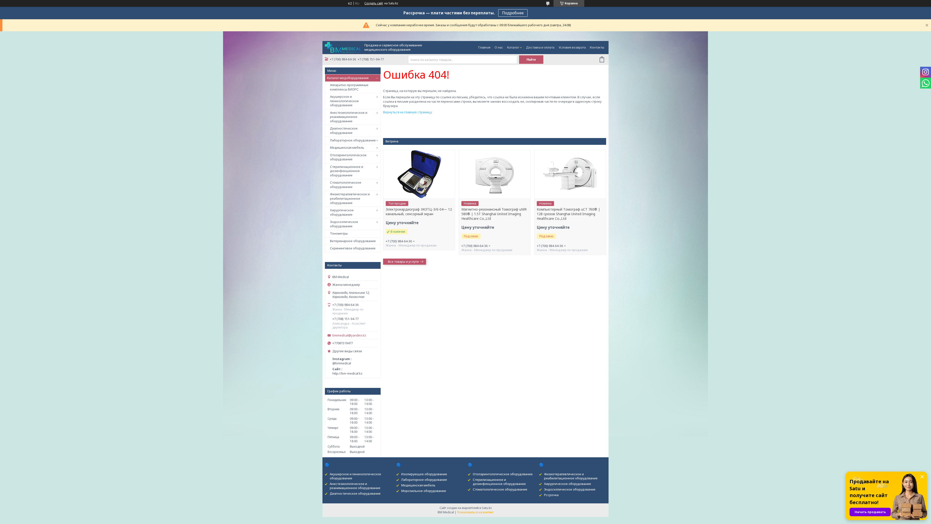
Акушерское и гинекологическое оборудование (344, 100)
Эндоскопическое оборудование (344, 224)
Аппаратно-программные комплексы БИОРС (349, 87)
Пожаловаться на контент (475, 512)
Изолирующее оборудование (424, 474)
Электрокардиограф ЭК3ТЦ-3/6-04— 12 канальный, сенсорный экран (419, 211)
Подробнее (513, 13)
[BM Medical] (343, 47)
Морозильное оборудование (423, 491)
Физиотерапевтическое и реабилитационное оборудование (350, 198)
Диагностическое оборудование (344, 130)
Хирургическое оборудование (342, 212)
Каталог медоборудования (348, 78)
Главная (484, 47)
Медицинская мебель (347, 147)
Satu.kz (487, 508)
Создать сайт (373, 3)
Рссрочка (551, 495)
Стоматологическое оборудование (345, 184)
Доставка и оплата (540, 47)
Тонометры (339, 233)
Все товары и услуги (403, 261)
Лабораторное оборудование (353, 140)
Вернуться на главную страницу (407, 112)
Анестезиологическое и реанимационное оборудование (348, 116)
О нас (499, 47)
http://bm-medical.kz (347, 373)
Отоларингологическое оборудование (348, 157)
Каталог (513, 47)
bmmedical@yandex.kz (349, 335)
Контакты (597, 47)
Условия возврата (572, 47)
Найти (531, 59)
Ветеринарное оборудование (353, 241)
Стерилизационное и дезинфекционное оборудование (346, 170)
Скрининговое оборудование (353, 248)
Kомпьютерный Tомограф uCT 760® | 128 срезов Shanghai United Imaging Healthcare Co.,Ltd (568, 214)
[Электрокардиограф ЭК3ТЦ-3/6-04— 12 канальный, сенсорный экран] (419, 174)
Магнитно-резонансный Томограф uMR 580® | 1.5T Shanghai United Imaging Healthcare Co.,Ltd (494, 214)
